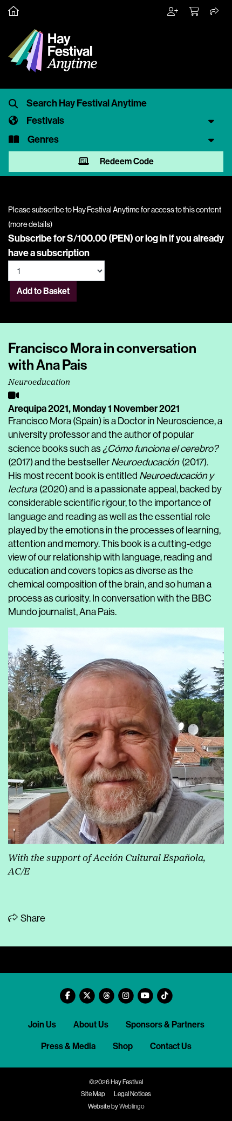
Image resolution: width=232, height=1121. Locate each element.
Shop (123, 1046)
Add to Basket (43, 291)
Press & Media (68, 1046)
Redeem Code (126, 161)
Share (32, 918)
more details (30, 224)
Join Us (42, 1024)
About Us (90, 1024)
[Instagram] (125, 991)
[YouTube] (145, 991)
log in (156, 238)
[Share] (215, 11)
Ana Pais (97, 611)
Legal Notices (132, 1094)
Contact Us (171, 1046)
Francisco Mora (39, 421)
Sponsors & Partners (165, 1024)
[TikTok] (164, 991)
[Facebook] (67, 991)
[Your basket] (194, 11)
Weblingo (132, 1106)
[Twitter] (87, 991)
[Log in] (173, 11)
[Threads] (106, 991)
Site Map (93, 1094)
